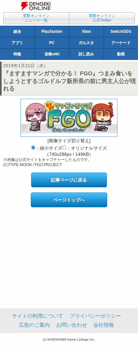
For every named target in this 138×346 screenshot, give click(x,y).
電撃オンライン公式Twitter (102, 18)
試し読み (86, 54)
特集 (17, 54)
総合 (17, 31)
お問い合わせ (71, 325)
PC (52, 43)
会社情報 (103, 325)
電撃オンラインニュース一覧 (36, 18)
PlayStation (51, 31)
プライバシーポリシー (95, 316)
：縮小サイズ (48, 148)
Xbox (86, 31)
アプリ (17, 43)
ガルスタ (86, 43)
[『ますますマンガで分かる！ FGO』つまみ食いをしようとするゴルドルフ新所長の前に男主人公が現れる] (69, 118)
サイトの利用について (37, 316)
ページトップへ (69, 199)
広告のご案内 (34, 325)
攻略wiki (52, 54)
